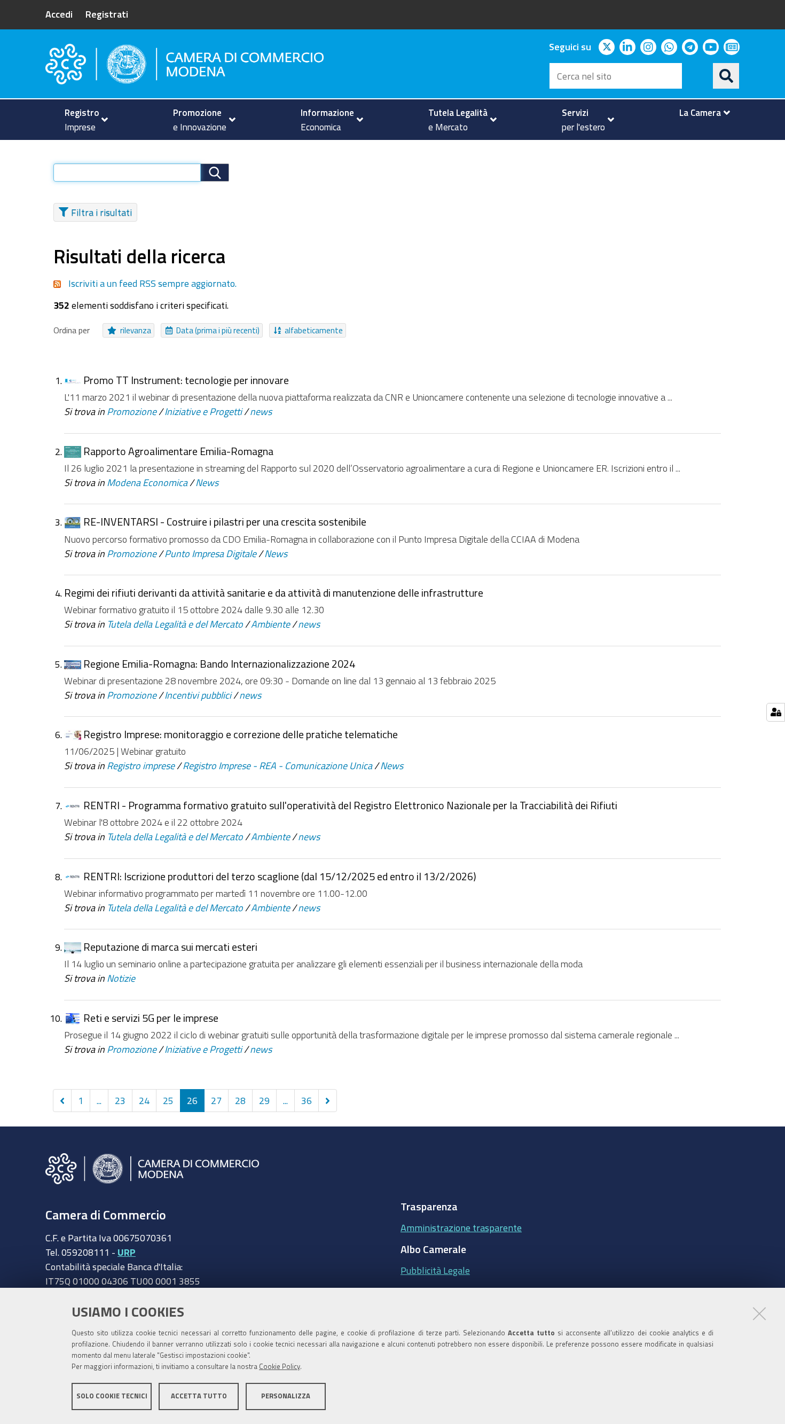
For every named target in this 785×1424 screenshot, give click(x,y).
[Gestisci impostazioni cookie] (775, 712)
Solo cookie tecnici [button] (111, 1395)
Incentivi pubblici (197, 695)
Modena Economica (147, 482)
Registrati (106, 14)
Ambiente (270, 624)
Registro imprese (141, 765)
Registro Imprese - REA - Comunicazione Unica (277, 765)
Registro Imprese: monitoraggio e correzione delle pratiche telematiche (240, 734)
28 (240, 1100)
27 (216, 1100)
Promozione (131, 411)
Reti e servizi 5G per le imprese (150, 1018)
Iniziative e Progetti (203, 411)
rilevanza (135, 330)
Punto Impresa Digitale (210, 553)
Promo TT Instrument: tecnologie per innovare (186, 380)
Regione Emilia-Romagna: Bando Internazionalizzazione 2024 (219, 664)
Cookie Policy (279, 1366)
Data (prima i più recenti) (218, 330)
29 (264, 1100)
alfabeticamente (314, 330)
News (206, 482)
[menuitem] (81, 119)
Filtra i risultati (101, 212)
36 (306, 1100)
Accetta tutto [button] (199, 1395)
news (261, 411)
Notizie (121, 978)
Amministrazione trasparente (461, 1227)
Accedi (59, 14)
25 (168, 1100)
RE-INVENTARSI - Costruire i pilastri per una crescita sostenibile (224, 522)
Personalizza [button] (285, 1395)
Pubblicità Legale (435, 1270)
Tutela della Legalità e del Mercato (175, 624)
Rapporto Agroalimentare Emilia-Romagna (178, 451)
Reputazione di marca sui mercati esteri (170, 947)
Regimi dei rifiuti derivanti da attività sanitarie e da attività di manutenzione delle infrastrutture (273, 593)
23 (120, 1100)
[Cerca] (726, 75)
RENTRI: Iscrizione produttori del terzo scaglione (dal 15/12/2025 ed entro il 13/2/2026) (279, 876)
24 (144, 1100)
